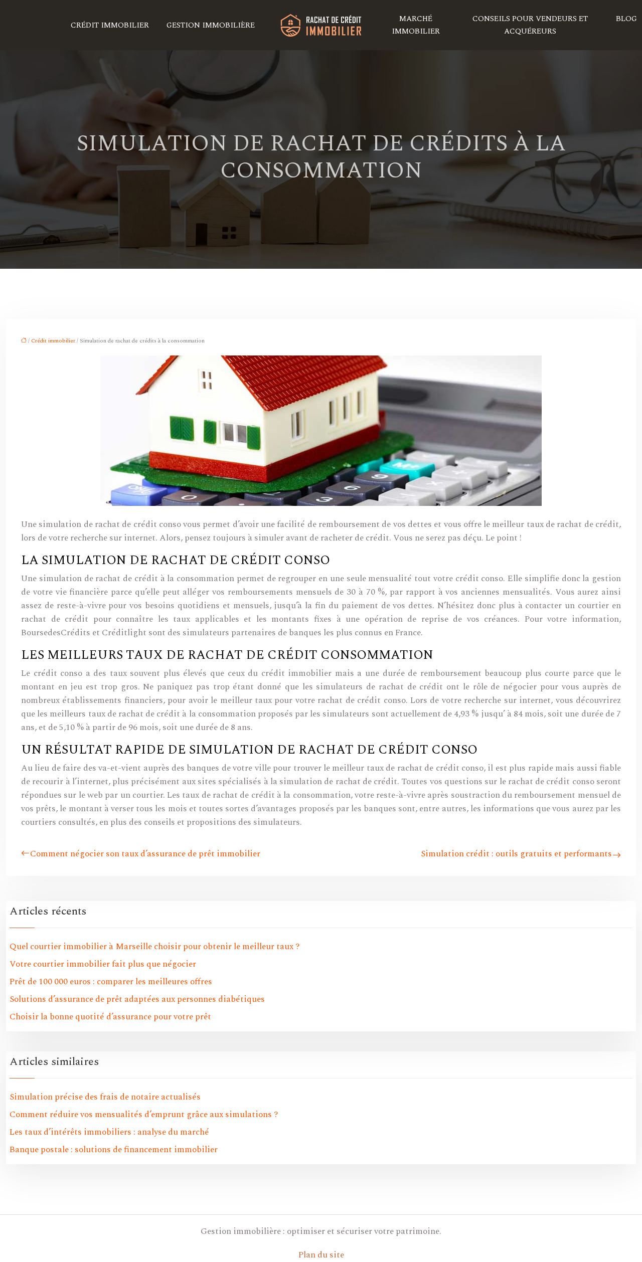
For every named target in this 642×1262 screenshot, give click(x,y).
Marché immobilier (416, 25)
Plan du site (321, 1254)
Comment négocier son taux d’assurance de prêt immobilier (145, 853)
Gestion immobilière (211, 25)
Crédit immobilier (110, 25)
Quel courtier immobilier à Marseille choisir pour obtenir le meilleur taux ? (154, 946)
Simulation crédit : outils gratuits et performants (516, 853)
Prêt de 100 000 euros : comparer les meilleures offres (111, 981)
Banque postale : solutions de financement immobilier (114, 1149)
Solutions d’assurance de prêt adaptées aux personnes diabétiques (137, 999)
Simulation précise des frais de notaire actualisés (105, 1097)
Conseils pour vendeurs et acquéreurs (530, 25)
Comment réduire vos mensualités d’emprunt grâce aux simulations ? (144, 1114)
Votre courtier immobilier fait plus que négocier (103, 964)
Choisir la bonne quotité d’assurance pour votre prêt (110, 1016)
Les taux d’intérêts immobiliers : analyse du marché (109, 1132)
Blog (626, 19)
